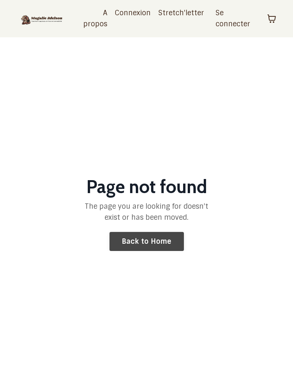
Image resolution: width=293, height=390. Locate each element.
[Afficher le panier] (272, 19)
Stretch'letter (181, 13)
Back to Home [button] (147, 241)
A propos (95, 18)
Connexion (133, 13)
